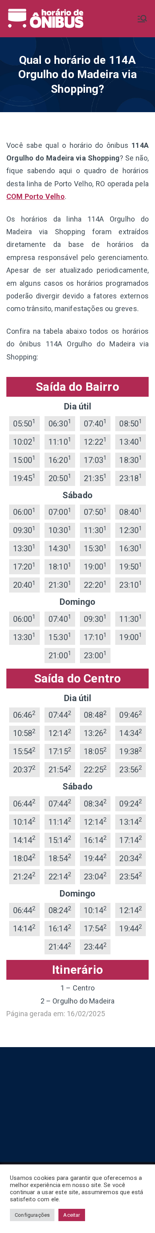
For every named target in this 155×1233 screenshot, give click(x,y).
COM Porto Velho (35, 196)
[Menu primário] (142, 18)
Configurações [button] (32, 1215)
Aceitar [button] (71, 1215)
